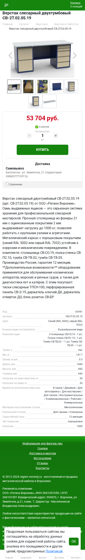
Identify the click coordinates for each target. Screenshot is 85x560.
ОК (74, 541)
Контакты (42, 468)
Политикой (54, 551)
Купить (42, 150)
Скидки (43, 448)
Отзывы (42, 463)
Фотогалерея (42, 458)
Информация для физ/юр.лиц (42, 443)
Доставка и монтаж (42, 453)
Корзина (75, 2)
